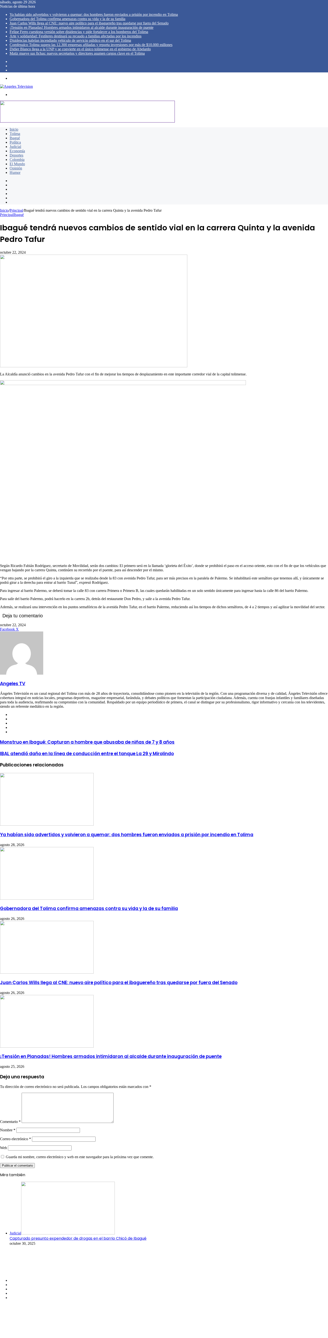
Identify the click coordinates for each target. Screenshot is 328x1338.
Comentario (10, 1122)
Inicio (14, 129)
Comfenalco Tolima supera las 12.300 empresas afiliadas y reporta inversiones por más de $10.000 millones (91, 45)
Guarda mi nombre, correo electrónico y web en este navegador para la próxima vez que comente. (80, 1157)
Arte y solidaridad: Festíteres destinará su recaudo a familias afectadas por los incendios (75, 36)
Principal (16, 210)
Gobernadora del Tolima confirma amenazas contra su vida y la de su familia (67, 19)
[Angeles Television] (16, 86)
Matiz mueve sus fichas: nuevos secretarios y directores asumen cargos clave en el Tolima (77, 53)
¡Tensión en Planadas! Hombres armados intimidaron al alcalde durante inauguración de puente (81, 27)
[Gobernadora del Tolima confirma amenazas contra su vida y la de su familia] (47, 898)
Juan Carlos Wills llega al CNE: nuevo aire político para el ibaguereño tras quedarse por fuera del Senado (89, 23)
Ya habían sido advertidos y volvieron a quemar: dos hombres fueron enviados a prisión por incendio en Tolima (94, 14)
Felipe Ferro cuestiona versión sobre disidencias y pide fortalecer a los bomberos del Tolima (79, 32)
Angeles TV (12, 683)
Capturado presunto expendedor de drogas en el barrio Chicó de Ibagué (78, 1238)
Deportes (16, 155)
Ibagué (15, 138)
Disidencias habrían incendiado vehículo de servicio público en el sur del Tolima (70, 40)
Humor (15, 172)
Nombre (7, 1130)
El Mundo (17, 164)
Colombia (17, 160)
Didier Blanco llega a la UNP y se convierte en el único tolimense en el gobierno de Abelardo (80, 49)
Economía (17, 151)
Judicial (15, 147)
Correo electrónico (15, 1139)
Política (15, 142)
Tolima (15, 134)
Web (3, 1148)
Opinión (16, 168)
